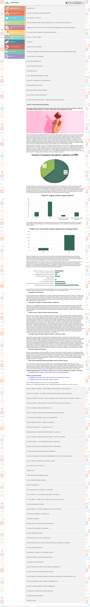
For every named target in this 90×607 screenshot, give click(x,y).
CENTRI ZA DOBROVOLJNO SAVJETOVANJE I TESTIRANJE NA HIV (42, 581)
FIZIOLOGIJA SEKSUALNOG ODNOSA (35, 504)
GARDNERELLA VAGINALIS (33, 518)
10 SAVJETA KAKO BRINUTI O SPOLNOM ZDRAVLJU (39, 13)
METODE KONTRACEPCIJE (33, 485)
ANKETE (12, 56)
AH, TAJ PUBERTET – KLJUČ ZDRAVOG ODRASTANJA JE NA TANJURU (43, 494)
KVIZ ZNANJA (13, 18)
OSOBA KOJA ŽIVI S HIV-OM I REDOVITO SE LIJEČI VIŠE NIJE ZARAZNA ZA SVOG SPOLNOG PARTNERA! (51, 27)
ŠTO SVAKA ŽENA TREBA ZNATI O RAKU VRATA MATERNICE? (41, 451)
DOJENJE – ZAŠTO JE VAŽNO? (34, 37)
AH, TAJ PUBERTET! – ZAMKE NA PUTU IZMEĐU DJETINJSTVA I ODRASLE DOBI (45, 499)
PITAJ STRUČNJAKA (14, 46)
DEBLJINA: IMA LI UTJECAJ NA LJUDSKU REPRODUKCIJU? (40, 523)
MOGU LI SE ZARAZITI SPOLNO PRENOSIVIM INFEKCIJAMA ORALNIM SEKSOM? (45, 412)
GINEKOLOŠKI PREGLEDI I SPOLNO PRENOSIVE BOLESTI (40, 557)
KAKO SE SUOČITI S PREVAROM (34, 47)
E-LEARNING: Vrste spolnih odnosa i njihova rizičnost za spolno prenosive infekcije (48, 377)
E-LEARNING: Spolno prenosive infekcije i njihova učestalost (43, 379)
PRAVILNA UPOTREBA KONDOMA (34, 547)
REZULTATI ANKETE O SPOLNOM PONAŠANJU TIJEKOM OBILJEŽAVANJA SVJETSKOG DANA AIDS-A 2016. (51, 576)
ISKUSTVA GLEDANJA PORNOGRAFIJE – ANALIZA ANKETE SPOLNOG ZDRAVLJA (45, 99)
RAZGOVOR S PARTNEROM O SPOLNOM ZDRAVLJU (39, 80)
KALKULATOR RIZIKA (15, 13)
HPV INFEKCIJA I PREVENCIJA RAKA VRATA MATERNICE (40, 591)
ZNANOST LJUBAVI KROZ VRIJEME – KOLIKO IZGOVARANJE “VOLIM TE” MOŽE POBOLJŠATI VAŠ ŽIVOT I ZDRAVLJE (54, 398)
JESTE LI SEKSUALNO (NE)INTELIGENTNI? (36, 480)
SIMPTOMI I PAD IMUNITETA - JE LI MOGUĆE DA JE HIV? (40, 427)
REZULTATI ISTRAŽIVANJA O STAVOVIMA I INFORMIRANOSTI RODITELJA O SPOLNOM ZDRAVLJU (49, 456)
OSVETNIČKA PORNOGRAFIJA (34, 61)
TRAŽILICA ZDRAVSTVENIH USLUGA (16, 37)
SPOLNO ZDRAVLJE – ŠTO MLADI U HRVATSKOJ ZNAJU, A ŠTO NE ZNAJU (44, 509)
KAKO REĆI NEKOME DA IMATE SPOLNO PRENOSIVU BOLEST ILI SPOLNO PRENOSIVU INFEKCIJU (49, 22)
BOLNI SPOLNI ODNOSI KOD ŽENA (35, 66)
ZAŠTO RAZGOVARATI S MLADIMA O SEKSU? (37, 475)
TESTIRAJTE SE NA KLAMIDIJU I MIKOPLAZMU (38, 528)
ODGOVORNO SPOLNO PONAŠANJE (35, 562)
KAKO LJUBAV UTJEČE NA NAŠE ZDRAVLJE (37, 95)
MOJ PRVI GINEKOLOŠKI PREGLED (35, 533)
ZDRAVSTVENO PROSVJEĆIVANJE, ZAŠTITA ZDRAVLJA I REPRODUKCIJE (44, 567)
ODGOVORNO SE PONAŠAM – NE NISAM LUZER (38, 514)
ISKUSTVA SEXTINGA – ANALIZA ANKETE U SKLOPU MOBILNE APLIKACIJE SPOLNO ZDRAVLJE (49, 403)
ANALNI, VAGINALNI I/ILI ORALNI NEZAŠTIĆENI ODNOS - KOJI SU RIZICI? (44, 432)
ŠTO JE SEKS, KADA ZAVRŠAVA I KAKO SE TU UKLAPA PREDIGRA (42, 417)
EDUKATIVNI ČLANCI (14, 8)
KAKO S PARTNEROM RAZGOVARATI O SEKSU (37, 75)
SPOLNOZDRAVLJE (15, 2)
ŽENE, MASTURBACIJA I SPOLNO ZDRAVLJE (37, 90)
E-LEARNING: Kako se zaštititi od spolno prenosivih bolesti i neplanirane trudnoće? (48, 372)
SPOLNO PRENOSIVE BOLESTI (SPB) (17, 27)
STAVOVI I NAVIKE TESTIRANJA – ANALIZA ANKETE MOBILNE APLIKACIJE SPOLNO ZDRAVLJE (49, 388)
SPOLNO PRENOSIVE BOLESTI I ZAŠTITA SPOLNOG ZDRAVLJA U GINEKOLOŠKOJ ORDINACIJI (48, 542)
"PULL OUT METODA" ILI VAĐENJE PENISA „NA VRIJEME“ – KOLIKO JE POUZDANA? (46, 436)
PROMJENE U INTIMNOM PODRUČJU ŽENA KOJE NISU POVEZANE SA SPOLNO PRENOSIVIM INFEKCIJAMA (51, 51)
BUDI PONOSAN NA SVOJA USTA (34, 85)
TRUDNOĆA (29, 42)
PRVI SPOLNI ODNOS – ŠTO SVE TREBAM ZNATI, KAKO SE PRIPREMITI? (43, 441)
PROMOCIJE (13, 42)
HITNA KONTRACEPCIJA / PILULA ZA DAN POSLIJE (39, 538)
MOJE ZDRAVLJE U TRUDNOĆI (34, 18)
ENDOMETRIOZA (31, 8)
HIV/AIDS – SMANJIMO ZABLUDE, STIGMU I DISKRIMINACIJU (41, 586)
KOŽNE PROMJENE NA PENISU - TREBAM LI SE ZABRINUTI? (41, 422)
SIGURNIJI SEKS (30, 470)
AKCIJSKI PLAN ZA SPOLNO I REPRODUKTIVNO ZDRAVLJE (40, 571)
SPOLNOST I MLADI (31, 600)
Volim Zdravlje (44, 370)
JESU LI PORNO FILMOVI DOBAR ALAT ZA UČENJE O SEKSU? (41, 461)
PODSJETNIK (13, 51)
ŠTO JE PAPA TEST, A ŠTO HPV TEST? (36, 465)
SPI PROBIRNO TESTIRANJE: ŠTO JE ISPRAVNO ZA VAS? (40, 552)
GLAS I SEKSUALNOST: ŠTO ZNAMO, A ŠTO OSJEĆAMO (40, 489)
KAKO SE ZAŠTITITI (14, 32)
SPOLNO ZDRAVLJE (14, 22)
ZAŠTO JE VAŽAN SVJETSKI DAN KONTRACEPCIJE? (39, 408)
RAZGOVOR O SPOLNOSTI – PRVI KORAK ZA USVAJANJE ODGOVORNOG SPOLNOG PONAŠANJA (49, 393)
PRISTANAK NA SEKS (32, 71)
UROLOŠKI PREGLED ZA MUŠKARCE (35, 56)
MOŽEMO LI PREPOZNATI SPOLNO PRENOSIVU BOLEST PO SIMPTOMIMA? (44, 446)
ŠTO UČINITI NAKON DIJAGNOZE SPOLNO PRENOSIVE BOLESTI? (42, 32)
